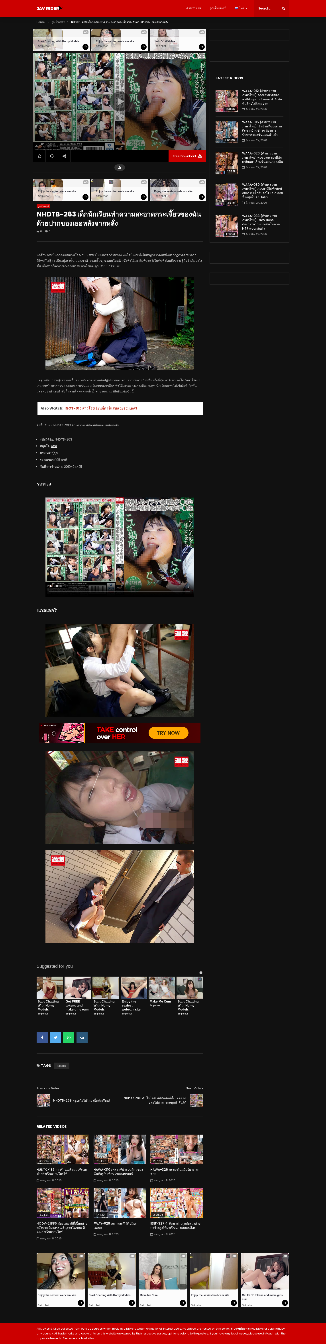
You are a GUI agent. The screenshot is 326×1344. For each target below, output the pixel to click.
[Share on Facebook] (42, 1037)
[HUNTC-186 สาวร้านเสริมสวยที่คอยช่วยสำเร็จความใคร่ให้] (63, 1149)
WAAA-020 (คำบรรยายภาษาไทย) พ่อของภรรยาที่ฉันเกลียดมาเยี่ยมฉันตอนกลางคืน (262, 157)
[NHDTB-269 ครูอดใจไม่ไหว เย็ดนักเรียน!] (43, 1100)
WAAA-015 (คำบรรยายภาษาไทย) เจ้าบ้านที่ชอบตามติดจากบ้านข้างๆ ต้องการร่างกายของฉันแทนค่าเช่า (262, 128)
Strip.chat (43, 46)
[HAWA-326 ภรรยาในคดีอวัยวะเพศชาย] (176, 1149)
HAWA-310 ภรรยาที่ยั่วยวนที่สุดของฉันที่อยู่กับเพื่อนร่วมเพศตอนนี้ (118, 1171)
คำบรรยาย (193, 8)
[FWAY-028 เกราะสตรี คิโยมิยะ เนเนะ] (120, 1203)
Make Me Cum (160, 1001)
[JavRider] (50, 8)
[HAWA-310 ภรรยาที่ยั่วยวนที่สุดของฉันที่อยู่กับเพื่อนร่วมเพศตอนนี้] (120, 1149)
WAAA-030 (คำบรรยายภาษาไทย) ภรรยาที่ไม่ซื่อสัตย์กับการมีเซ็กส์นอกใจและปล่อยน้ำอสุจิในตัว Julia (262, 190)
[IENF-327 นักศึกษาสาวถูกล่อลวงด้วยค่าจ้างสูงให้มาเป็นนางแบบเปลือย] (176, 1203)
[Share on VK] (82, 1037)
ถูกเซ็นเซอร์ (218, 8)
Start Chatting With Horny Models (59, 41)
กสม (54, 446)
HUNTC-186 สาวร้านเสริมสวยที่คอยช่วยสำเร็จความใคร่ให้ (62, 1171)
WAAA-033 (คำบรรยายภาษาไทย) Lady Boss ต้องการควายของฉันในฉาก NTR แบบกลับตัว (261, 222)
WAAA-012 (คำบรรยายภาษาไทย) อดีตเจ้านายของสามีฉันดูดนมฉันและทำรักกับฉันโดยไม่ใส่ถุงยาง (262, 97)
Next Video (194, 1088)
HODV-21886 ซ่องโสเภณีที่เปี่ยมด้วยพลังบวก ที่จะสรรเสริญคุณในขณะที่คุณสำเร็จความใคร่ (62, 1227)
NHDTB (61, 1066)
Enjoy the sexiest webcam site (115, 41)
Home (41, 22)
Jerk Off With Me (164, 41)
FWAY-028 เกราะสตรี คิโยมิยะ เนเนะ (115, 1225)
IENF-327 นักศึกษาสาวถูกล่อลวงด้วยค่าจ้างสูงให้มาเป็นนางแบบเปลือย (175, 1225)
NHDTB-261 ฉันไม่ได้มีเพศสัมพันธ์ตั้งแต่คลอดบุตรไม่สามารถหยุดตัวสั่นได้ (155, 1100)
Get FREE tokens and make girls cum (77, 1005)
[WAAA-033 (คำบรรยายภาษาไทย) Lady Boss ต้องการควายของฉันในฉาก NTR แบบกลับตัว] (227, 226)
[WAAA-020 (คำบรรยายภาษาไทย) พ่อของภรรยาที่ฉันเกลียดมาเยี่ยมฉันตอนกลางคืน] (227, 163)
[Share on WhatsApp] (68, 1037)
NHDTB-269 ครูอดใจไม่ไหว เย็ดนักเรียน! (81, 1100)
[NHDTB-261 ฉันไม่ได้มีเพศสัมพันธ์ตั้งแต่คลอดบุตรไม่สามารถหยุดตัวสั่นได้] (196, 1100)
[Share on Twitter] (55, 1037)
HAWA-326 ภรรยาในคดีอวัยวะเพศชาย (175, 1171)
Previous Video (48, 1088)
